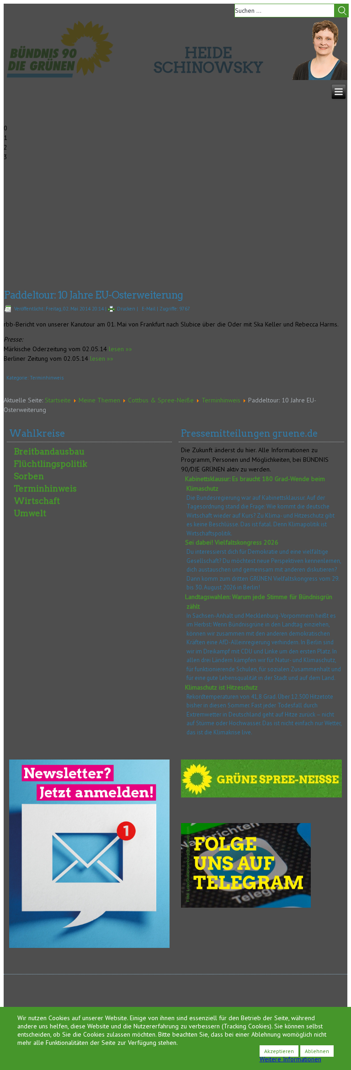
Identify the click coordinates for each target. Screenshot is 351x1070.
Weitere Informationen (290, 1059)
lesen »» (119, 349)
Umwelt (30, 513)
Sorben (29, 476)
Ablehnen (317, 1051)
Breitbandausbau (49, 451)
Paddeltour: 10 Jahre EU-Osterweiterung (93, 295)
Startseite (58, 400)
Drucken (126, 308)
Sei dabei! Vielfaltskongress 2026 (231, 542)
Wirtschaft (37, 501)
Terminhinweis (47, 377)
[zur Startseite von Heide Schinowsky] (319, 78)
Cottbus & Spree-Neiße (161, 400)
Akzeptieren (279, 1051)
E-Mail (148, 308)
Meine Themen (99, 400)
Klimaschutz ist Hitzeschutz (221, 687)
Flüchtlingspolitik (50, 464)
